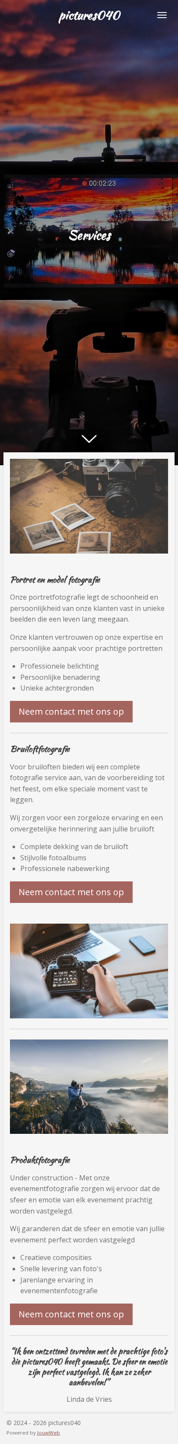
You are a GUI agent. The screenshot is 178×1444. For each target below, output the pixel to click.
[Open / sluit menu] (162, 15)
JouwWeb (48, 1432)
